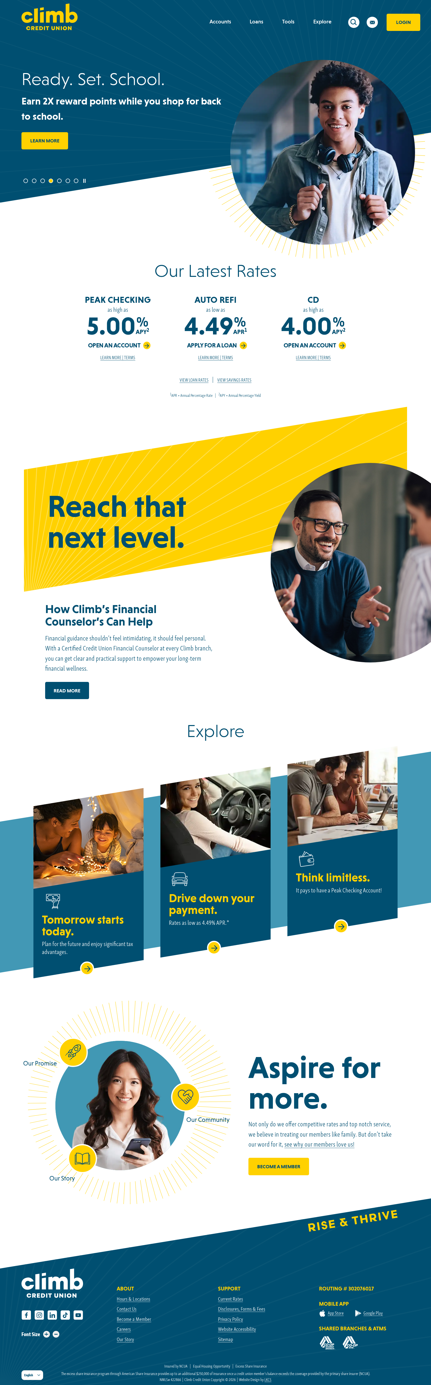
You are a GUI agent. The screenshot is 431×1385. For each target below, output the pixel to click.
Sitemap (225, 1339)
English (28, 1375)
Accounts (220, 21)
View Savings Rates (234, 380)
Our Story (125, 1339)
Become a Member (134, 1319)
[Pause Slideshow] (84, 181)
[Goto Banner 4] (51, 181)
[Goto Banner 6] (68, 181)
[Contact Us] (376, 24)
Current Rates (230, 1298)
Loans (256, 21)
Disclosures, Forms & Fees (241, 1308)
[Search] (357, 24)
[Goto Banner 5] (60, 181)
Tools (288, 21)
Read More (71, 693)
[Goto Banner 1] (26, 181)
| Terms (128, 357)
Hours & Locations (133, 1298)
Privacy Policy (230, 1319)
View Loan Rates (194, 380)
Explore (322, 21)
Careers (124, 1329)
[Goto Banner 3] (43, 181)
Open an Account (114, 345)
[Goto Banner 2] (34, 181)
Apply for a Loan (212, 345)
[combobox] (32, 1375)
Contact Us (126, 1308)
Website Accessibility (237, 1329)
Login (403, 22)
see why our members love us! (319, 1144)
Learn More (44, 141)
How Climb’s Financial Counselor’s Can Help (101, 615)
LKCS (267, 1379)
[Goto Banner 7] (76, 181)
